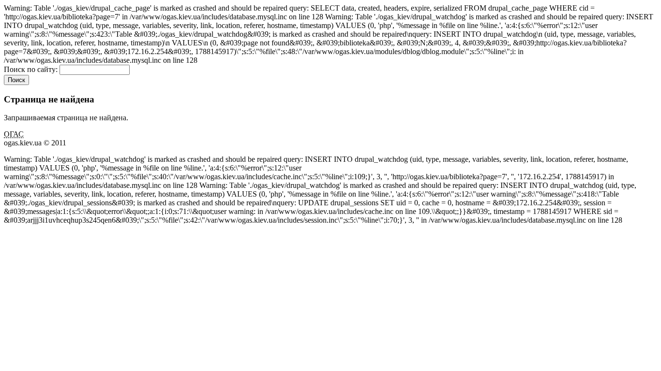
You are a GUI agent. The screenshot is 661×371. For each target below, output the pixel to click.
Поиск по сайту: (32, 69)
